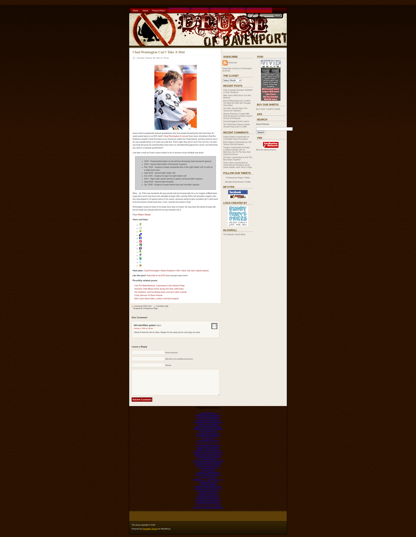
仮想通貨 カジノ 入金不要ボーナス (208, 479)
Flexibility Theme (150, 529)
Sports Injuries (202, 271)
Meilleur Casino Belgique (208, 472)
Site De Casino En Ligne (208, 498)
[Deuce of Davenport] (238, 198)
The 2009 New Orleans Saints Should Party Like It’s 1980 (236, 125)
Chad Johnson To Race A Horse (148, 295)
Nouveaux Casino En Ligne (208, 502)
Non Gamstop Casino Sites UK (208, 454)
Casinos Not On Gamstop (178, 9)
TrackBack (162, 306)
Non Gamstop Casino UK (208, 433)
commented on (236, 138)
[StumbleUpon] (140, 259)
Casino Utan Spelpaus (219, 9)
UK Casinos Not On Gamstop (208, 457)
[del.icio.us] (140, 235)
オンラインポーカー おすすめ (208, 505)
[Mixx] (140, 242)
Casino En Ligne (208, 477)
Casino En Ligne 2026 (208, 482)
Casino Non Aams (237, 9)
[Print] (140, 225)
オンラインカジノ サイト (208, 443)
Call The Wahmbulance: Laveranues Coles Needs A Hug (159, 285)
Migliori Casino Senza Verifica (208, 487)
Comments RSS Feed (142, 306)
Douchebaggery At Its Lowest (236, 121)
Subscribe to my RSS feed (158, 275)
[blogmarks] (140, 252)
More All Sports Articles (266, 150)
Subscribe (232, 63)
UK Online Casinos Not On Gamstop (208, 461)
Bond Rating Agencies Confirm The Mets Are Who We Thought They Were (237, 103)
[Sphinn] (140, 232)
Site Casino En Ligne (208, 491)
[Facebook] (140, 238)
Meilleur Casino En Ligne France (208, 452)
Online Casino (208, 438)
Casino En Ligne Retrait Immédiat (208, 507)
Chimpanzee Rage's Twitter (238, 178)
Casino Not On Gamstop (208, 424)
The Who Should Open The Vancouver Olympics (235, 109)
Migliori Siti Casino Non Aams (208, 489)
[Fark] (140, 255)
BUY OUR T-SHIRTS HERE (268, 109)
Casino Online (208, 470)
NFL (178, 271)
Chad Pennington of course (175, 136)
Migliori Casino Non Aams (208, 450)
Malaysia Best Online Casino (208, 500)
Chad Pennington (152, 271)
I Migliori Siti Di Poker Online (208, 415)
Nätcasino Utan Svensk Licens (258, 9)
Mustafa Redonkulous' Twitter (238, 182)
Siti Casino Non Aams (208, 468)
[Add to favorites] (140, 249)
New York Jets (188, 271)
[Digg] (140, 228)
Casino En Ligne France (208, 493)
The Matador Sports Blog (234, 234)
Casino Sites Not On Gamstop (208, 427)
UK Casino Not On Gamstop (208, 436)
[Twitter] (140, 262)
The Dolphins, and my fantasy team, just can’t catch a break (160, 292)
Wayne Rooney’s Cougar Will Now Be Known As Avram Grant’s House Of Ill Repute (237, 116)
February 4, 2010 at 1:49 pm (143, 328)
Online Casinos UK (208, 431)
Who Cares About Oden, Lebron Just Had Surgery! (156, 298)
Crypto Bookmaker (208, 484)
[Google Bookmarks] (140, 245)
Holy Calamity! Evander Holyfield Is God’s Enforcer (237, 91)
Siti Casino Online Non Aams (208, 463)
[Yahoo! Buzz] (140, 266)
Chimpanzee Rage (150, 308)
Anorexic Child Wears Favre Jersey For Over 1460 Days (159, 289)
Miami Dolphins (168, 271)
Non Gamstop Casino (199, 9)
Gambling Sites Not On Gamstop (208, 422)
